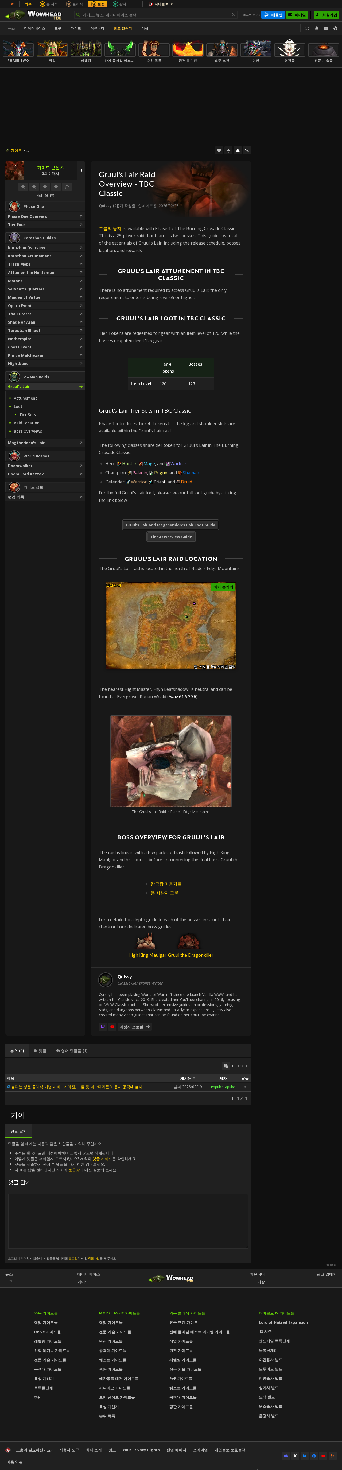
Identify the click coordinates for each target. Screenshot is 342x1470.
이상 (261, 1281)
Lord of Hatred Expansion (283, 1322)
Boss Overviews (28, 431)
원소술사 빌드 (270, 1406)
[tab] (17, 1050)
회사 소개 (94, 1449)
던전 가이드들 (111, 1341)
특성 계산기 (44, 1378)
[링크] (247, 150)
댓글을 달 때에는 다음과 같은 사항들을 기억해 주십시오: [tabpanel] (72, 1200)
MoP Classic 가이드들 (119, 1313)
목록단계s (267, 1350)
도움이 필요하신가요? (34, 1449)
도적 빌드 (267, 1396)
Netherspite (20, 338)
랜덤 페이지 (176, 1449)
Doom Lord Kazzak (26, 473)
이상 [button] (145, 28)
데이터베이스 (34, 28)
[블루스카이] (305, 1456)
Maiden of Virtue (24, 297)
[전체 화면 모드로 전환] (307, 28)
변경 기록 (16, 496)
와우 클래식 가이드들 (187, 1313)
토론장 (74, 1169)
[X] (295, 1456)
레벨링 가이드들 (47, 1341)
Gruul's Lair (19, 386)
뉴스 (11, 28)
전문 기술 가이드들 (50, 1359)
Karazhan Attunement (29, 255)
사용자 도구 (69, 1449)
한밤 (38, 1397)
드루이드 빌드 (270, 1368)
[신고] (238, 150)
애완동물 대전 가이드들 (119, 1378)
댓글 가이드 (102, 1158)
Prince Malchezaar (26, 355)
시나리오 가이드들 (114, 1387)
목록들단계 (43, 1387)
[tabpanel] (128, 1081)
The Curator (19, 313)
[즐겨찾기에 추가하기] (219, 150)
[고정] (228, 150)
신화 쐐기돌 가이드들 (52, 1350)
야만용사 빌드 (270, 1359)
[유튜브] (112, 1027)
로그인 (73, 1258)
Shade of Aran (21, 322)
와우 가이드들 (46, 1313)
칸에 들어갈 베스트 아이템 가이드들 (199, 1331)
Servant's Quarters (26, 289)
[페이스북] (314, 1456)
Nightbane (18, 363)
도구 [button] (58, 28)
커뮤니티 (97, 28)
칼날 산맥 (113, 585)
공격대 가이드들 (47, 1369)
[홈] (36, 14)
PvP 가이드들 (180, 1378)
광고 (112, 1449)
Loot (18, 406)
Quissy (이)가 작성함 (117, 205)
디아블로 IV (164, 4)
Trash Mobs (19, 264)
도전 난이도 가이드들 (117, 1397)
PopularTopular (223, 1087)
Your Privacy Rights (141, 1449)
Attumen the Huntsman (31, 272)
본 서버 (52, 4)
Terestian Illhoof (24, 330)
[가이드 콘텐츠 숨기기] (81, 170)
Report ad (331, 1264)
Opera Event (20, 305)
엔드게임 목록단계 (274, 1340)
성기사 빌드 (269, 1387)
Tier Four (16, 224)
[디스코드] (286, 1456)
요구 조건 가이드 (183, 1322)
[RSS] (333, 1456)
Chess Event (20, 347)
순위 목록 (107, 1415)
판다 (122, 4)
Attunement (25, 398)
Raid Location (27, 422)
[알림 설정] (317, 28)
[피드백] (326, 28)
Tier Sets (27, 414)
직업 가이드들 (46, 1322)
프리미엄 (200, 1449)
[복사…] (226, 1066)
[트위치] (103, 1027)
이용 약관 (15, 1461)
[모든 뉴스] (12, 4)
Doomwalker (20, 465)
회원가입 (94, 1258)
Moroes (15, 280)
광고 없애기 (123, 28)
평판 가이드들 (111, 1369)
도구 (9, 1281)
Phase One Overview (28, 216)
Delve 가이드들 (47, 1331)
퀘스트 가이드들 (112, 1359)
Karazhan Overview (26, 247)
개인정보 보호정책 (230, 1449)
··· (135, 4)
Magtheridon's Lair (26, 442)
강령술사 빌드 (270, 1378)
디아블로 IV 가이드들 (276, 1313)
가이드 (76, 28)
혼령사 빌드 (269, 1415)
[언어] (335, 28)
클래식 (78, 4)
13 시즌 (265, 1331)
